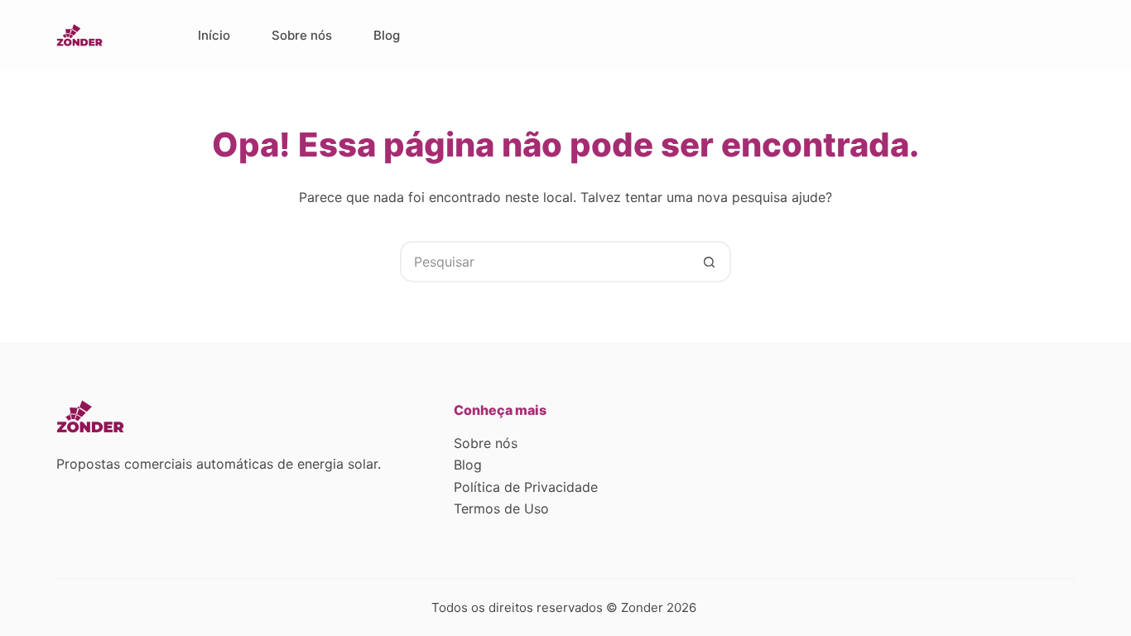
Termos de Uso (501, 508)
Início (214, 35)
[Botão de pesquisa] (710, 261)
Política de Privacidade (526, 487)
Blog (386, 35)
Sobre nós (302, 35)
